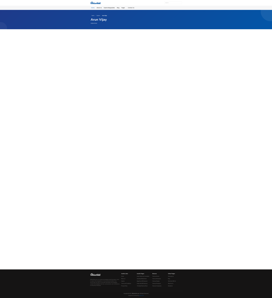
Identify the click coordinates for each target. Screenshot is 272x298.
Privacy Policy (124, 285)
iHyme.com (141, 295)
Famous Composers (156, 285)
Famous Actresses (156, 278)
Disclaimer (170, 285)
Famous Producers (156, 283)
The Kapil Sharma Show (142, 285)
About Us (99, 8)
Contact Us (131, 8)
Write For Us (170, 283)
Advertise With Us (172, 281)
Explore (98, 15)
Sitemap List (171, 276)
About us (123, 278)
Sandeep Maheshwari (142, 278)
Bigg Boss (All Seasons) (142, 281)
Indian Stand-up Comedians (143, 276)
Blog (118, 8)
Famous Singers (156, 281)
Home (92, 8)
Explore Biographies (109, 8)
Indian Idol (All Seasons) (142, 283)
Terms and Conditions (126, 283)
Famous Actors (155, 276)
